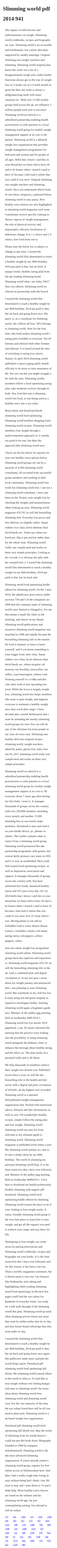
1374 (15, 1541)
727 (6, 1517)
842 (23, 1541)
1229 (15, 1545)
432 (6, 1545)
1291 (7, 1533)
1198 (38, 1537)
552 (21, 1537)
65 (14, 1537)
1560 (49, 1517)
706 (41, 1525)
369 (23, 1533)
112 (15, 1533)
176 (41, 1541)
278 (40, 1533)
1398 (7, 1529)
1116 (33, 1529)
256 (29, 1537)
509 (6, 1537)
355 (41, 1529)
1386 (32, 1525)
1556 (32, 1533)
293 (14, 1521)
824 (48, 1533)
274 (30, 1521)
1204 (23, 1517)
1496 (24, 1529)
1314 (7, 1525)
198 (15, 1525)
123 (31, 1517)
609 (49, 1525)
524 (15, 1529)
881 (23, 1545)
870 (49, 1541)
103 (38, 1521)
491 (14, 1517)
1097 (32, 1541)
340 (46, 1537)
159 (23, 1525)
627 (22, 1521)
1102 (40, 1517)
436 (6, 1521)
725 (6, 1541)
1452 (47, 1521)
